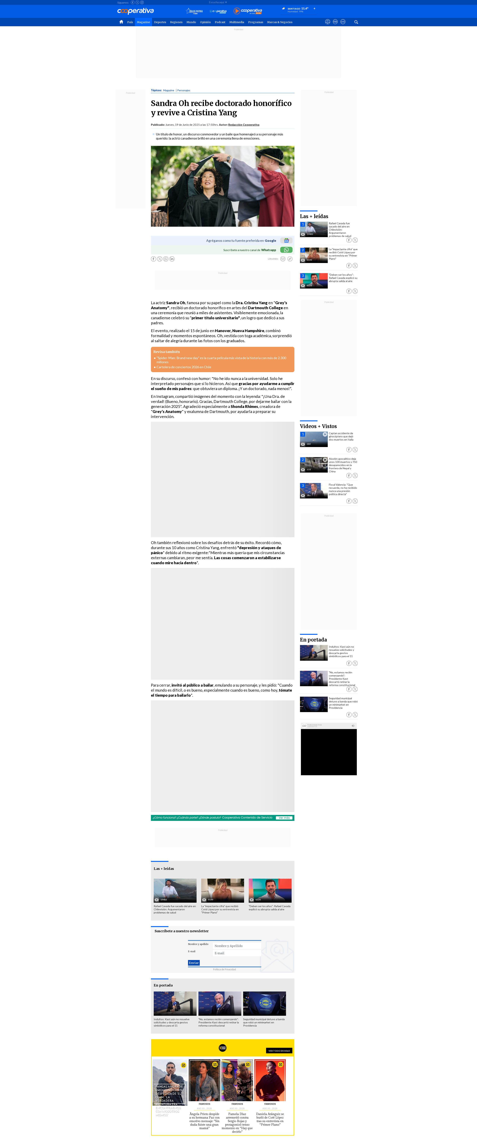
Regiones (176, 22)
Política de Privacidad (224, 969)
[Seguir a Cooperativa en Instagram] (142, 2)
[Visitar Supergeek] (342, 25)
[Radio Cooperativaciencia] (218, 11)
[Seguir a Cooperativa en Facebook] (133, 2)
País (130, 22)
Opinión (205, 22)
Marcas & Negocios (279, 22)
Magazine (143, 22)
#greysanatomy (245, 600)
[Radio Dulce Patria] (194, 11)
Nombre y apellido (198, 944)
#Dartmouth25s (177, 595)
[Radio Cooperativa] (248, 11)
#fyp (203, 600)
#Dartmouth (187, 600)
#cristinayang (219, 600)
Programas (255, 22)
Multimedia (236, 22)
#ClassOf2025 (163, 600)
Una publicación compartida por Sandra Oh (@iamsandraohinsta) (201, 489)
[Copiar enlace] (290, 259)
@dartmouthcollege (168, 570)
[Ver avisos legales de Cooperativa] (327, 25)
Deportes (160, 22)
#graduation (161, 605)
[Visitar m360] (335, 25)
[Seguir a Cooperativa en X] (137, 2)
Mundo (191, 22)
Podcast (220, 22)
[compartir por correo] (282, 259)
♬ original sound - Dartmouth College (205, 605)
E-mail (191, 951)
